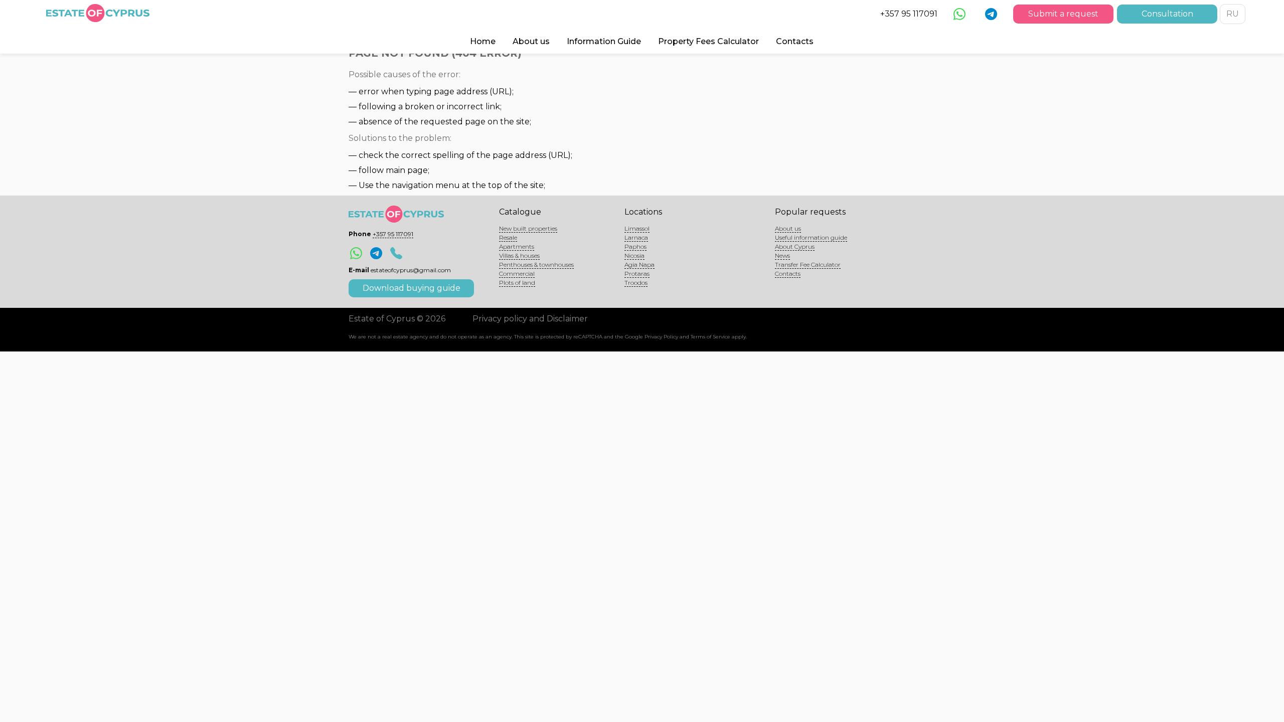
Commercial (517, 273)
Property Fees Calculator (708, 41)
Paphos (635, 246)
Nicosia (634, 255)
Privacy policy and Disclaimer (530, 318)
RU (1232, 14)
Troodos (636, 282)
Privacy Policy (661, 336)
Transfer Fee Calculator (808, 264)
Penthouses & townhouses (536, 264)
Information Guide (604, 41)
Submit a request (1063, 14)
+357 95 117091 (908, 14)
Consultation (1167, 14)
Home (483, 41)
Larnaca (636, 237)
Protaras (637, 273)
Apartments (516, 246)
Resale (508, 237)
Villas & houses (519, 255)
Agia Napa (639, 264)
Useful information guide (811, 237)
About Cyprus (795, 246)
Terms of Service (710, 336)
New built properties (528, 228)
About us (531, 41)
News (782, 255)
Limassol (637, 228)
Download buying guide (411, 288)
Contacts (795, 41)
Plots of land (517, 282)
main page (407, 170)
